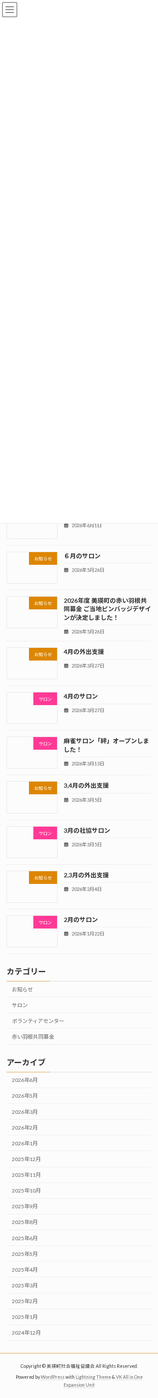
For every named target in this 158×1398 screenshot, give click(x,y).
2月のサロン (81, 919)
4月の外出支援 (84, 651)
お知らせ (22, 989)
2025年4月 (25, 1269)
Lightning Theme (93, 1377)
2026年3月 (25, 1112)
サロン (20, 1005)
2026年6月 (25, 1080)
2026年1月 (25, 1143)
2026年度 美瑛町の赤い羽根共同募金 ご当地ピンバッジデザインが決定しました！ (107, 609)
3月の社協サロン (87, 830)
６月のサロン (82, 555)
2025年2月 (25, 1301)
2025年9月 (25, 1206)
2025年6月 (25, 1238)
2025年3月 (25, 1285)
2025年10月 (26, 1190)
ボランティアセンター (38, 1021)
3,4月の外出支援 (86, 785)
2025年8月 (25, 1222)
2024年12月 (26, 1332)
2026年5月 (25, 1095)
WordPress (53, 1377)
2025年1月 (25, 1317)
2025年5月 (25, 1254)
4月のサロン (81, 696)
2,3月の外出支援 (86, 875)
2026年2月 (25, 1127)
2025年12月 (26, 1159)
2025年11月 (26, 1175)
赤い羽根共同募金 (33, 1036)
